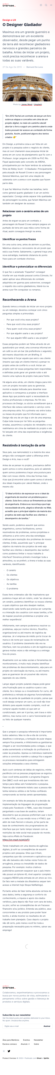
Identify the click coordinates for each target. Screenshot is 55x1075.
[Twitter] (9, 1051)
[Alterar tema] (41, 5)
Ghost (39, 1058)
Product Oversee (9, 1058)
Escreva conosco (10, 1044)
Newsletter (38, 1040)
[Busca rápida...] (46, 5)
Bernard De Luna (34, 67)
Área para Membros (11, 1040)
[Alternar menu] (51, 5)
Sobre (36, 1044)
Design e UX (9, 20)
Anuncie (24, 1044)
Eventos (26, 1040)
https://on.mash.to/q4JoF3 (16, 839)
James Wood (26, 104)
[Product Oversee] (9, 5)
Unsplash (38, 104)
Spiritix (46, 1058)
